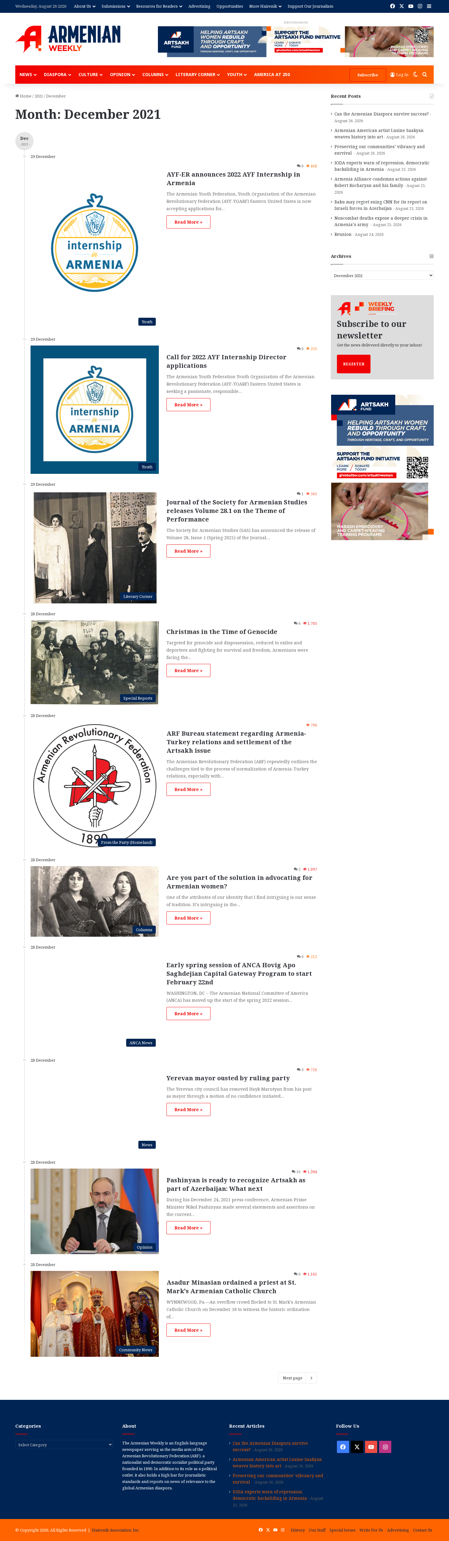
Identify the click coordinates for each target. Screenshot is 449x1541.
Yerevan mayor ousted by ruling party (228, 1078)
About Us (82, 6)
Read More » (188, 222)
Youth (234, 74)
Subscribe (367, 75)
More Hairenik (263, 6)
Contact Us (422, 1530)
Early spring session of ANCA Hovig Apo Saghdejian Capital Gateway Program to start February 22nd (239, 973)
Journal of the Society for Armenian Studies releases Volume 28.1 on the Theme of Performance (236, 510)
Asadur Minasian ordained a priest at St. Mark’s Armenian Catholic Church (231, 1286)
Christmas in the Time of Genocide (221, 632)
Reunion (343, 234)
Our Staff (317, 1530)
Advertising (199, 6)
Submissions (114, 6)
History (298, 1530)
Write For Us (371, 1530)
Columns (153, 74)
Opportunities (230, 6)
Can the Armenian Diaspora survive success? (381, 114)
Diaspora (55, 74)
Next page (292, 1378)
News (26, 74)
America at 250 (272, 74)
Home (25, 96)
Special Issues (343, 1530)
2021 (39, 96)
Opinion (120, 74)
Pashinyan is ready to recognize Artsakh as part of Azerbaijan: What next (235, 1184)
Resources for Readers (157, 6)
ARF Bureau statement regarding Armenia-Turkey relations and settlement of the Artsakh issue (236, 742)
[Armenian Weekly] (67, 39)
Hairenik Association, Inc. (116, 1530)
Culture (88, 74)
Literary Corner (195, 74)
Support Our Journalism (310, 6)
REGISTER (353, 364)
